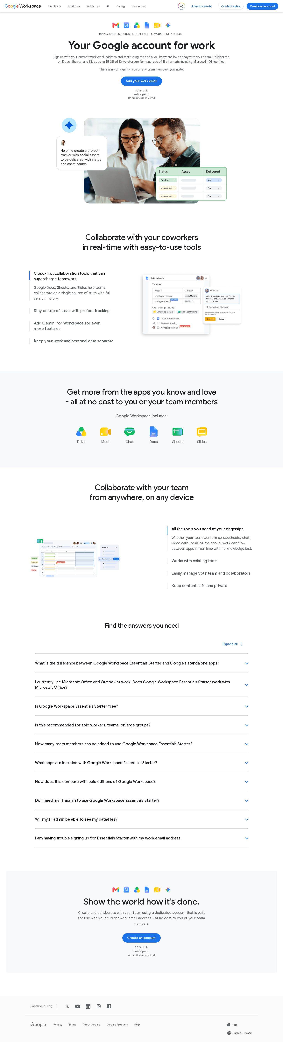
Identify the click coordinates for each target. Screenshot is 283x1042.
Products (74, 6)
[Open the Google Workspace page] (23, 6)
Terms (72, 1024)
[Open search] (181, 6)
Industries (93, 6)
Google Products (117, 1024)
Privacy (57, 1024)
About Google (91, 1024)
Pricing (120, 6)
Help (137, 1024)
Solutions (54, 6)
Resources (138, 6)
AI (108, 6)
